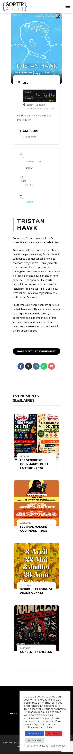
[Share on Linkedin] (36, 366)
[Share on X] (28, 366)
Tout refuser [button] (53, 733)
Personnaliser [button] (34, 740)
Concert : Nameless (36, 652)
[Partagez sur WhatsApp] (43, 366)
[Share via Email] (51, 366)
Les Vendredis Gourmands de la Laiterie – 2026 (34, 464)
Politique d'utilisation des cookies (45, 745)
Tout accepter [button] (34, 733)
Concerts (31, 136)
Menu (67, 6)
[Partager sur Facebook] (20, 366)
